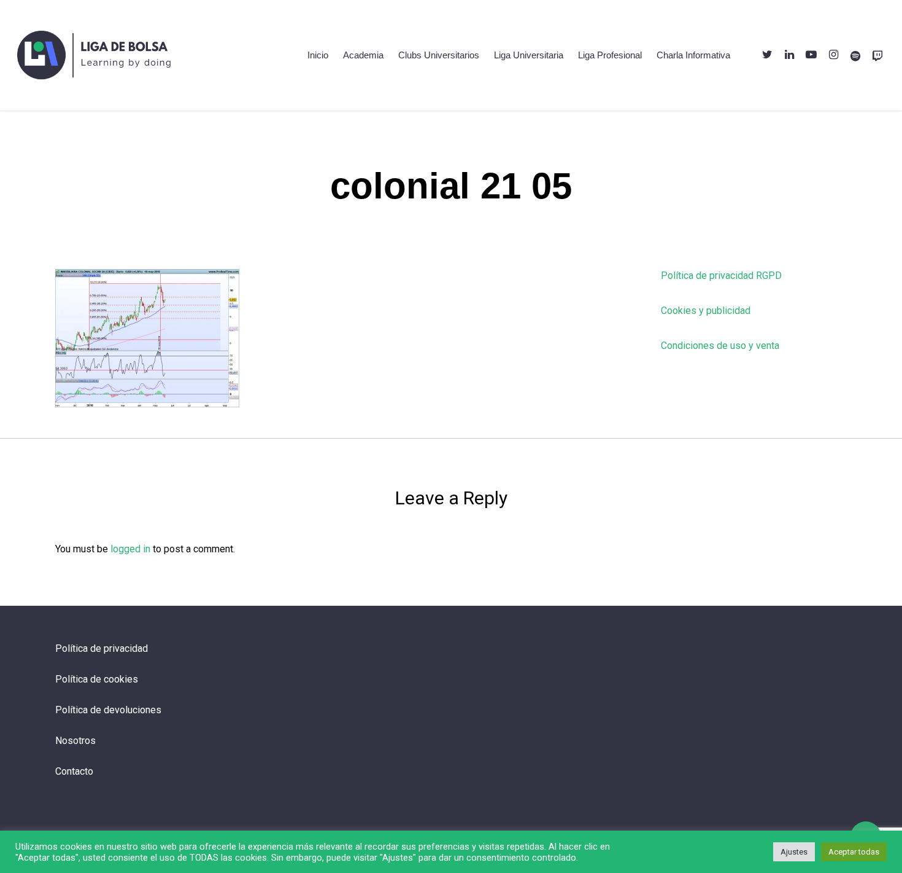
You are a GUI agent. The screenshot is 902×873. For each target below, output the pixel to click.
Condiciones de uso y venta (720, 345)
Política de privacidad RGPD (721, 275)
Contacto (74, 771)
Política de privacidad (101, 648)
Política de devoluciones (108, 710)
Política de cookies (96, 679)
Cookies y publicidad (705, 310)
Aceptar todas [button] (853, 851)
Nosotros (75, 740)
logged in (130, 549)
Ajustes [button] (794, 851)
